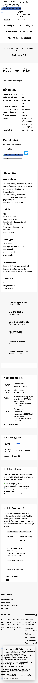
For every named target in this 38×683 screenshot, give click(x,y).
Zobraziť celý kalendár (12, 456)
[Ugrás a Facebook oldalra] (11, 8)
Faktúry (26, 71)
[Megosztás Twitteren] (26, 153)
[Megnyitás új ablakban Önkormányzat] (32, 25)
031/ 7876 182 (30, 638)
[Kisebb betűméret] (21, 4)
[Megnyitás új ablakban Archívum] (16, 37)
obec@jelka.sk (30, 640)
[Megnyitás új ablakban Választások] (31, 31)
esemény (14, 424)
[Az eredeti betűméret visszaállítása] (23, 4)
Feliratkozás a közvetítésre (19, 531)
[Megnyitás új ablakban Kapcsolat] (29, 37)
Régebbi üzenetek (12, 576)
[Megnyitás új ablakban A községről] (14, 25)
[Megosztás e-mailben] (12, 158)
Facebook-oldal (31, 643)
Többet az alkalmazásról (13, 494)
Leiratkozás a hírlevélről (19, 541)
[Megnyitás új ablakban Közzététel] (16, 31)
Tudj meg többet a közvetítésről (19, 537)
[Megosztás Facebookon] (13, 155)
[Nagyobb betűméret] (26, 4)
